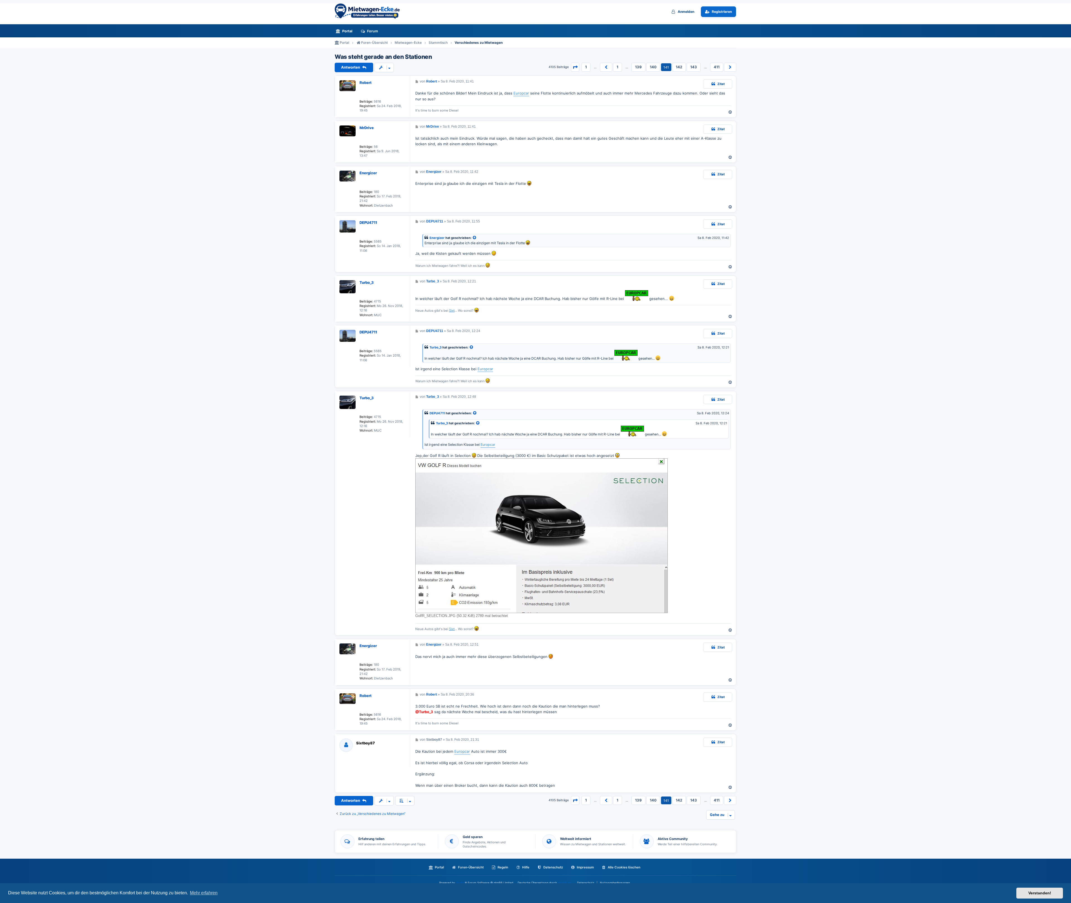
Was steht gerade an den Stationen (383, 57)
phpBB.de (564, 882)
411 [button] (717, 67)
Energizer (368, 173)
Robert (366, 82)
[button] (575, 67)
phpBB (460, 882)
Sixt (452, 311)
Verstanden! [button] (1039, 893)
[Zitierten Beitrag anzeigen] (474, 238)
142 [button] (679, 67)
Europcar (521, 93)
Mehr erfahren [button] (204, 892)
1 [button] (586, 67)
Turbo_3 (367, 282)
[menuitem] (345, 31)
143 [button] (693, 67)
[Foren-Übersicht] (369, 11)
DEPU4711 (368, 222)
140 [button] (653, 67)
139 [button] (638, 67)
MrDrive (367, 127)
